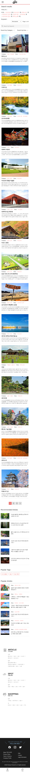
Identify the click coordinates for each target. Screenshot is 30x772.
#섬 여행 (16, 574)
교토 (18, 656)
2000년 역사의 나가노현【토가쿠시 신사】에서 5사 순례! (19, 524)
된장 (14, 705)
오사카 (22, 656)
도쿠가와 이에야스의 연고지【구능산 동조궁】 (20, 559)
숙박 (20, 686)
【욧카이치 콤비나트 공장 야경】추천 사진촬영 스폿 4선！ (19, 550)
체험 (13, 686)
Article (7, 770)
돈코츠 (9, 705)
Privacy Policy (6, 754)
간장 (17, 705)
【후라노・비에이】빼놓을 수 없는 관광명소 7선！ (20, 597)
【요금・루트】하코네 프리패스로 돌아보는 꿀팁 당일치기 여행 (20, 606)
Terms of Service (7, 756)
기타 (25, 705)
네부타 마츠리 (6, 149)
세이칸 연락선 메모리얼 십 (9, 336)
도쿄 (15, 656)
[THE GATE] (15, 2)
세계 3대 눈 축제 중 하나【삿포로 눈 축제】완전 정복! (19, 632)
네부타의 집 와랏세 (7, 211)
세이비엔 (4, 398)
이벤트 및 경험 (11, 666)
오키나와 (16, 658)
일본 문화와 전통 (11, 662)
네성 (3, 367)
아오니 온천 (5, 242)
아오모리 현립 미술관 (8, 180)
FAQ (19, 753)
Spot (22, 770)
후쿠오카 (10, 658)
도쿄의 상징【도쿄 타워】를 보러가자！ (19, 541)
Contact (20, 755)
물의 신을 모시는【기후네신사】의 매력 (20, 532)
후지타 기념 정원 (7, 429)
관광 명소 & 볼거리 (12, 664)
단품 (20, 700)
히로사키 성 (5, 491)
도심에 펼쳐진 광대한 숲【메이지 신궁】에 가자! (19, 515)
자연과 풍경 (20, 664)
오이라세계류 (6, 118)
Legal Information (22, 757)
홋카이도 (10, 656)
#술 (11, 574)
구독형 (9, 700)
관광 (9, 686)
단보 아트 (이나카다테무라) (10, 274)
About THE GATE (7, 752)
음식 (17, 666)
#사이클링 (4, 574)
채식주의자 (15, 700)
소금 (21, 705)
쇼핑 (21, 666)
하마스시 (4, 56)
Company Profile (7, 758)
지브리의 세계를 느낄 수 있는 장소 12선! (20, 624)
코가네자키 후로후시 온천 (9, 305)
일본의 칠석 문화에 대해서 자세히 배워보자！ (20, 588)
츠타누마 (4, 460)
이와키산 (4, 87)
